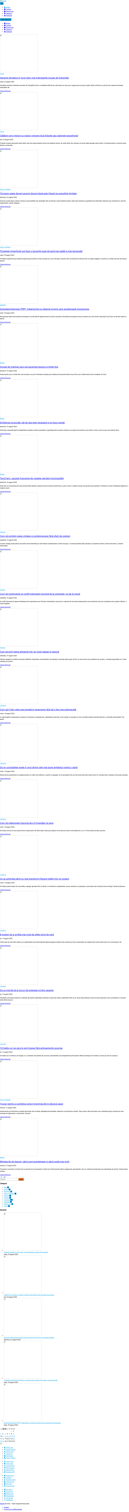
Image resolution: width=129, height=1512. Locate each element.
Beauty (2, 363)
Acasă (8, 23)
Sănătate (3, 305)
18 (3, 1439)
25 (3, 1441)
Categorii (9, 30)
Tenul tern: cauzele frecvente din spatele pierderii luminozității (32, 478)
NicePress (9, 1492)
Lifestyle (3, 705)
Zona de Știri (10, 1486)
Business (7, 1191)
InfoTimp (9, 1484)
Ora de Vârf (10, 1452)
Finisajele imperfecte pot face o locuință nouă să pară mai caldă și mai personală (41, 251)
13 (8, 1436)
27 (4, 1177)
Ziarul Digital (10, 1466)
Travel (2, 74)
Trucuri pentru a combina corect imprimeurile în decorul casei (31, 1104)
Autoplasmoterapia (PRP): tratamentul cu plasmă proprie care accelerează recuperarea (44, 309)
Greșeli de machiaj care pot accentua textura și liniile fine (29, 367)
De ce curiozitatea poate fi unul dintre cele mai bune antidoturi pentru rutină (39, 767)
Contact (8, 25)
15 (12, 1436)
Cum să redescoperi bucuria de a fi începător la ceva (26, 823)
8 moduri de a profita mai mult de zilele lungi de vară (27, 934)
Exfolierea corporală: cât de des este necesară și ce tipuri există (32, 422)
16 (14, 1436)
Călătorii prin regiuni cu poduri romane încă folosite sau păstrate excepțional (39, 135)
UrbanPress (10, 1476)
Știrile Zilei (9, 1447)
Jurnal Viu (9, 1454)
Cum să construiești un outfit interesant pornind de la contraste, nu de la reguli (40, 594)
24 (1, 1441)
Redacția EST (10, 1472)
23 (14, 1439)
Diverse (6, 1196)
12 (6, 1436)
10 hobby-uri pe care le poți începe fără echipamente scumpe (31, 1048)
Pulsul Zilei (10, 1462)
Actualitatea (10, 1496)
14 (10, 1436)
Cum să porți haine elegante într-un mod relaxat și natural (29, 651)
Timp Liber (9, 1464)
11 (3, 1436)
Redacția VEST (11, 1480)
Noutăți (2, 1504)
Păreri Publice (10, 1458)
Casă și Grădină (5, 189)
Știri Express (10, 1468)
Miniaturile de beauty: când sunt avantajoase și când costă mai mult (34, 1161)
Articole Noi (10, 1470)
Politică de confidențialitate (13, 1509)
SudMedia (9, 1500)
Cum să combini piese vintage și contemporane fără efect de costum (35, 536)
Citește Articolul (5, 91)
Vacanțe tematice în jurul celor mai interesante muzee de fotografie (34, 78)
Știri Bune (9, 1490)
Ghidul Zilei (9, 1494)
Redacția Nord (10, 1450)
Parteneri (9, 32)
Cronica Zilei (10, 1482)
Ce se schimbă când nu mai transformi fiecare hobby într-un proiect (34, 878)
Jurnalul (8, 1478)
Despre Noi (10, 27)
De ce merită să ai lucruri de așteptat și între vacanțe (27, 990)
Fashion (2, 532)
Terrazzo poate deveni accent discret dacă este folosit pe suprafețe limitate (38, 193)
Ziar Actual (9, 1498)
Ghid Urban (9, 1456)
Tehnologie (7, 1204)
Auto (5, 1187)
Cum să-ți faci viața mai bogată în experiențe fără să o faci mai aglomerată (38, 709)
